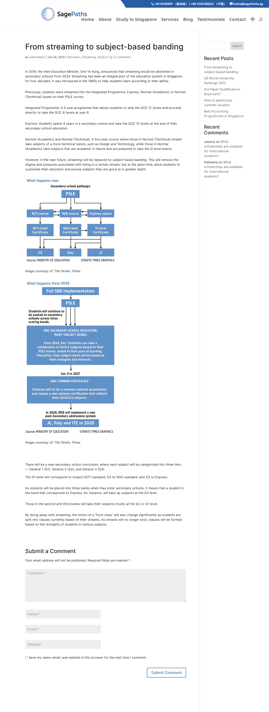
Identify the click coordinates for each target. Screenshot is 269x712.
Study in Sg (104, 57)
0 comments (123, 57)
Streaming (89, 57)
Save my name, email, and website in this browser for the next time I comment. (88, 657)
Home (87, 20)
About (105, 20)
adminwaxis (37, 57)
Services (170, 20)
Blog (188, 20)
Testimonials (211, 20)
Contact (237, 20)
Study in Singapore (136, 20)
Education (73, 57)
